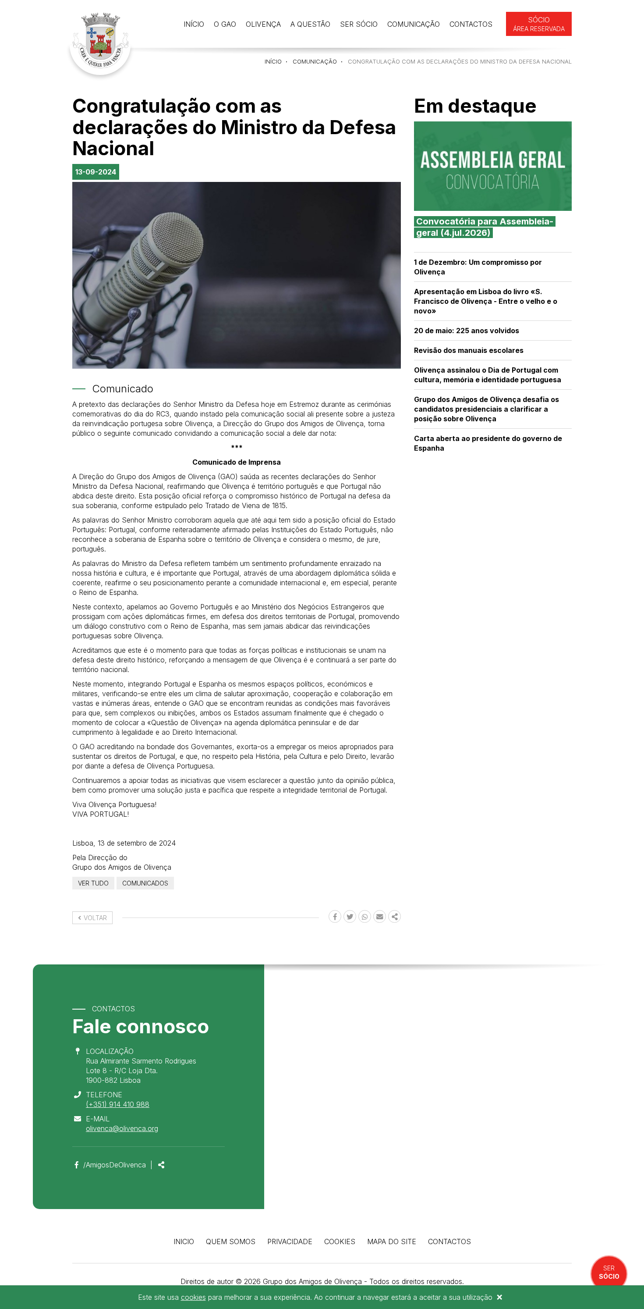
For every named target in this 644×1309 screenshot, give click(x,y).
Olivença (263, 24)
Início (194, 24)
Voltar (94, 917)
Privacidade (289, 1241)
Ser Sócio (359, 24)
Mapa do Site (391, 1241)
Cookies (339, 1241)
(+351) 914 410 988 (117, 1104)
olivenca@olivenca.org (122, 1128)
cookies (193, 1297)
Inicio (183, 1241)
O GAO (225, 24)
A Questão (310, 24)
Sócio (539, 23)
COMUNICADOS (145, 883)
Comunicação (413, 24)
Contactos (470, 24)
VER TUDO (93, 883)
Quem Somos (230, 1241)
